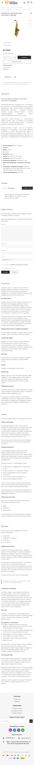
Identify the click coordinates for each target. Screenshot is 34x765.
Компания (17, 696)
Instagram (10, 730)
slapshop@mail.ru (26, 738)
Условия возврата (17, 713)
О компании (17, 699)
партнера (11, 649)
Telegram (14, 730)
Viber (18, 730)
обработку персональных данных (19, 264)
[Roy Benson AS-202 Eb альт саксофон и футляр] (17, 28)
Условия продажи (17, 708)
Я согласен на (15, 264)
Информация (17, 705)
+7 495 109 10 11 (10, 738)
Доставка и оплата (17, 710)
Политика (17, 701)
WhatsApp (22, 730)
